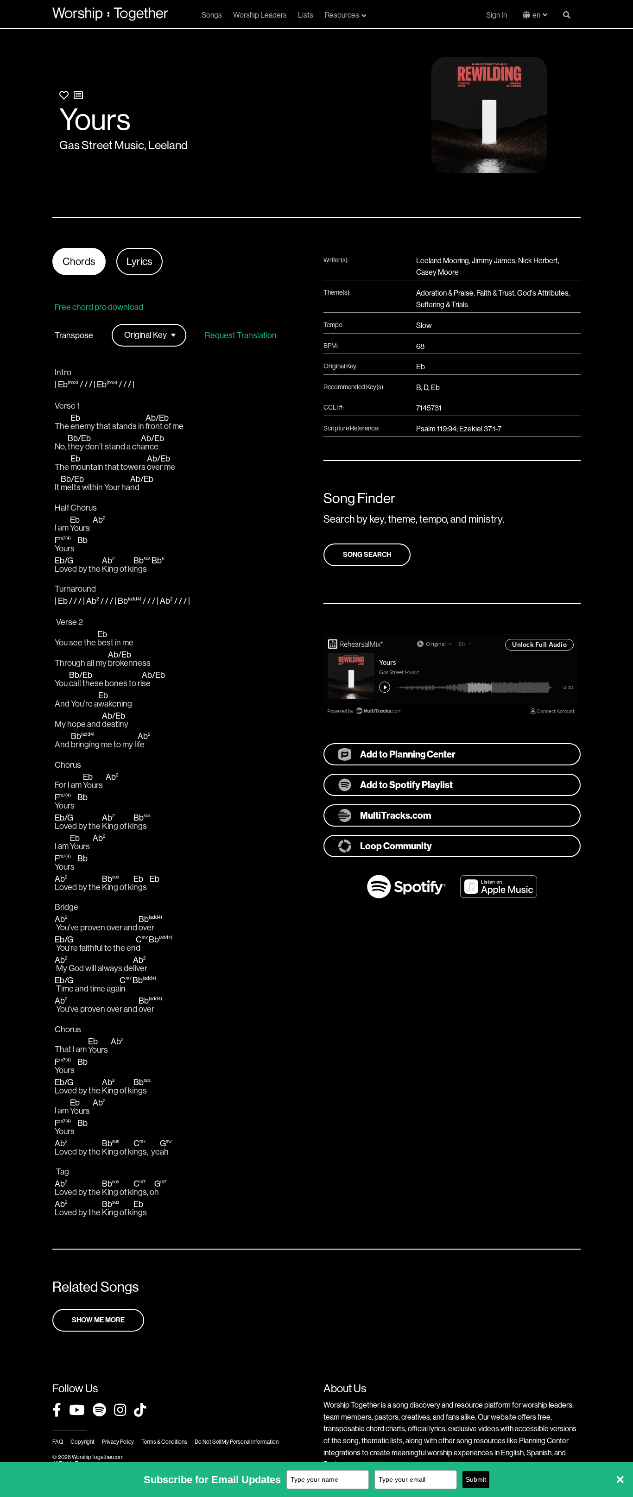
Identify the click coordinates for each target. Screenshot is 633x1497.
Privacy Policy (118, 1442)
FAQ (57, 1442)
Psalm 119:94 (436, 428)
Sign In (496, 15)
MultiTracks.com (395, 815)
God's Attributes (543, 293)
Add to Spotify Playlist (406, 784)
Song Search (367, 554)
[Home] (110, 14)
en (536, 15)
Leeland (168, 145)
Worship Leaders (260, 15)
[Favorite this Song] (64, 95)
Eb (420, 366)
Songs (212, 15)
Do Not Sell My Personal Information (237, 1442)
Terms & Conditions (164, 1442)
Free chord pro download (99, 307)
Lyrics (139, 261)
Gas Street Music (101, 145)
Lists (305, 15)
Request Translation (241, 335)
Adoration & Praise (445, 293)
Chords (79, 261)
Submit (476, 1479)
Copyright (82, 1442)
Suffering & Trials (442, 304)
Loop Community (396, 846)
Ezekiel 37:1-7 (480, 428)
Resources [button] (342, 15)
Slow (424, 325)
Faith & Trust (495, 293)
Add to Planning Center (408, 754)
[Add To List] (78, 95)
